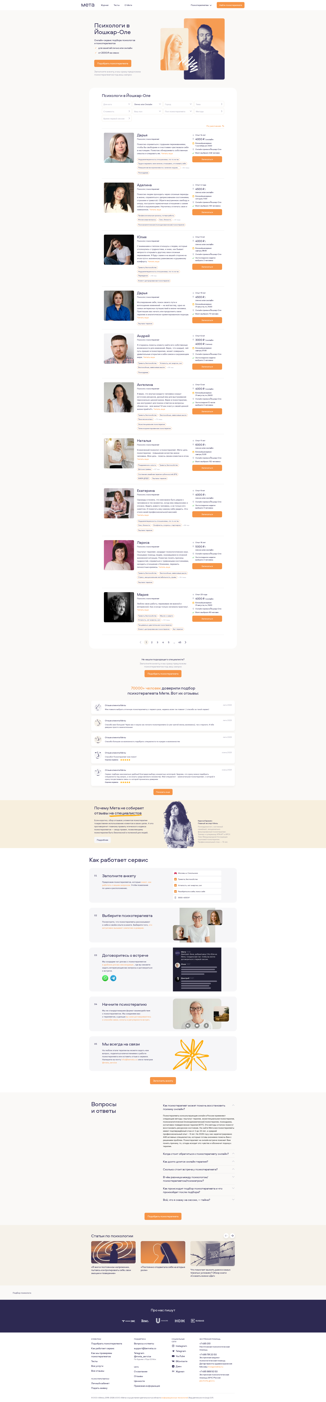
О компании (140, 1371)
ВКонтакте (181, 1361)
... (174, 642)
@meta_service (109, 1062)
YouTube (180, 1356)
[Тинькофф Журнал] (128, 1320)
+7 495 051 (204, 1343)
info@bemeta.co (129, 1059)
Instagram (181, 1346)
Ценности (139, 1381)
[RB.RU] (197, 1321)
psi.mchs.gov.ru (207, 1380)
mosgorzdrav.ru (215, 1366)
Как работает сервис (102, 1348)
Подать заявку (99, 1388)
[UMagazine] (162, 1320)
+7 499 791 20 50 (208, 1354)
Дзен (178, 1366)
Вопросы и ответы (144, 1343)
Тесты (94, 1361)
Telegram (181, 1351)
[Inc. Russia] (145, 1320)
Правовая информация (147, 1385)
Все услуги (97, 1366)
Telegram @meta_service (142, 1354)
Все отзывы (97, 1370)
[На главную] (88, 5)
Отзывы (138, 1376)
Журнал (180, 1371)
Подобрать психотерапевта (106, 1343)
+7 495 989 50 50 (208, 1371)
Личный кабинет (100, 1383)
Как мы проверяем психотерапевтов (101, 1354)
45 (179, 642)
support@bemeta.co (145, 1348)
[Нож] (180, 1320)
